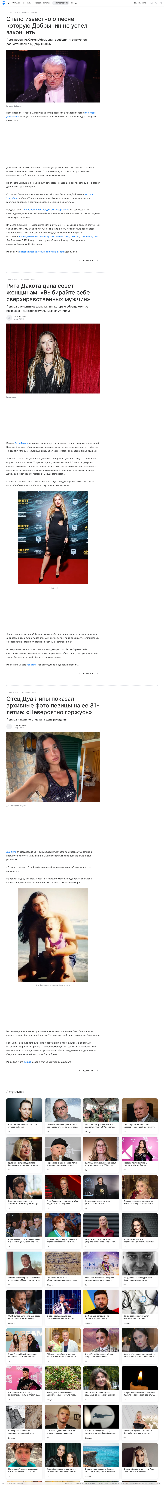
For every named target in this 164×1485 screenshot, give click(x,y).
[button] (53, 76)
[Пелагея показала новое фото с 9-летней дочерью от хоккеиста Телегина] (140, 1193)
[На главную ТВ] (7, 3)
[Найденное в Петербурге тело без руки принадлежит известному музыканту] (140, 1269)
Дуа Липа (11, 852)
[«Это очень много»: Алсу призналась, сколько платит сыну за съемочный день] (24, 1384)
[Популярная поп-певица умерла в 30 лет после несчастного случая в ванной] (140, 1384)
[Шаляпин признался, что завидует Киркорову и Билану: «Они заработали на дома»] (24, 1193)
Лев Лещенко (30, 209)
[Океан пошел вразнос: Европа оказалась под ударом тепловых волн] (101, 1461)
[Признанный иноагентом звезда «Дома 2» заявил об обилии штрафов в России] (24, 1461)
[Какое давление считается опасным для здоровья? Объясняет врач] (140, 1308)
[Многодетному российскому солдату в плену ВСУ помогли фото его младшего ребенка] (101, 1116)
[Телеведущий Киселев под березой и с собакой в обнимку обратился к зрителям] (140, 1116)
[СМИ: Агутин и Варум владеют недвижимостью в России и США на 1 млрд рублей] (63, 1346)
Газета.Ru (33, 13)
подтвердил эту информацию (53, 209)
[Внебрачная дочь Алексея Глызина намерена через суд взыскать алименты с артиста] (63, 1308)
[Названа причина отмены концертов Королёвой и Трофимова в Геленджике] (140, 1155)
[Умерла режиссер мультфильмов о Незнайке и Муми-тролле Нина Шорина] (24, 1269)
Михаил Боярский (45, 236)
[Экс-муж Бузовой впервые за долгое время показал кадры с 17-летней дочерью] (63, 1423)
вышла (27, 1062)
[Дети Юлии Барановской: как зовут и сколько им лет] (101, 1346)
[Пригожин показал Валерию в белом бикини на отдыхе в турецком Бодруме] (140, 1423)
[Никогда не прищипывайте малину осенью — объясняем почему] (63, 1384)
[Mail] (3, 3)
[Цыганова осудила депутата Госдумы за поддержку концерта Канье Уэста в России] (24, 1155)
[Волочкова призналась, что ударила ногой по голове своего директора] (101, 1231)
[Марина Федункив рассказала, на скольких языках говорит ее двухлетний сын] (63, 1231)
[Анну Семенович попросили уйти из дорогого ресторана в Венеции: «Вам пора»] (63, 1193)
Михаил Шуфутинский (67, 236)
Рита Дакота (21, 443)
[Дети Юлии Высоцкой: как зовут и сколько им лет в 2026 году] (101, 1155)
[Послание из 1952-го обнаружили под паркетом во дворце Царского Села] (63, 1269)
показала (31, 664)
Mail (3, 1483)
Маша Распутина (89, 236)
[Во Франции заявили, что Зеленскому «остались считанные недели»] (101, 1308)
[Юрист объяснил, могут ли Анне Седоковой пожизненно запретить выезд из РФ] (140, 1461)
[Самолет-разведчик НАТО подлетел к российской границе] (101, 1423)
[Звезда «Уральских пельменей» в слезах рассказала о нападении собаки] (140, 1346)
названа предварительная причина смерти (42, 251)
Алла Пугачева (26, 236)
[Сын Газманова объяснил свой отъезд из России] (24, 1116)
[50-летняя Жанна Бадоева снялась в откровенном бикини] (101, 1384)
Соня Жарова (20, 317)
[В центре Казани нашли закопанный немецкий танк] (24, 1423)
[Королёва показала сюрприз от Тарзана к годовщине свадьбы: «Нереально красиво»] (63, 1461)
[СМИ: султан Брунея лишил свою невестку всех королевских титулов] (24, 1308)
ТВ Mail (32, 279)
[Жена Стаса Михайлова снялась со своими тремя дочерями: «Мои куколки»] (24, 1346)
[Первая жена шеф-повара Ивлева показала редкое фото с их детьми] (63, 1155)
